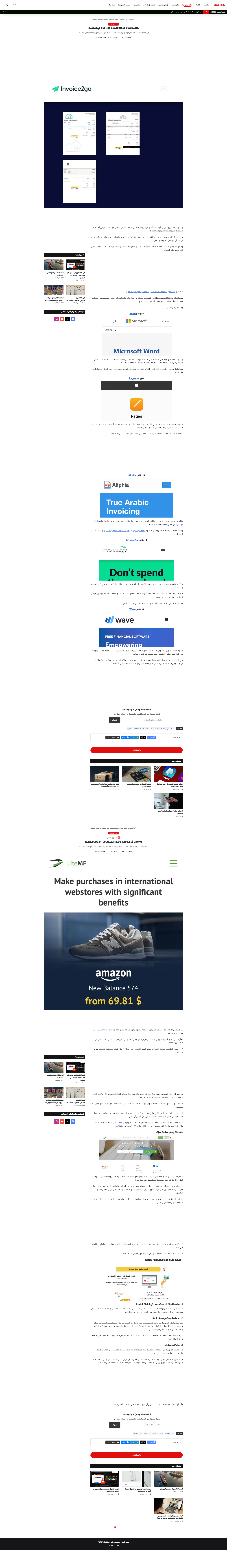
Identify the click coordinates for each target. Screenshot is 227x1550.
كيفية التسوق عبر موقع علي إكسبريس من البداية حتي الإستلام (76, 275)
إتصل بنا (112, 4)
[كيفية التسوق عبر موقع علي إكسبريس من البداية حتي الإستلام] (75, 264)
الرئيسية (206, 4)
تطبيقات (156, 728)
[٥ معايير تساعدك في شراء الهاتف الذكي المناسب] (168, 801)
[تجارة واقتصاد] (219, 4)
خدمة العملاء (137, 728)
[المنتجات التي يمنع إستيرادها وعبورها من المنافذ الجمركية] (53, 290)
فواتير (129, 728)
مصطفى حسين (124, 37)
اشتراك (115, 720)
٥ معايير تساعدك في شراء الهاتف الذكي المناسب (170, 812)
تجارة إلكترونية (187, 4)
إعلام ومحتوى (163, 4)
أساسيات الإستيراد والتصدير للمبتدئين (55, 274)
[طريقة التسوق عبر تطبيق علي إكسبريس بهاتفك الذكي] (136, 774)
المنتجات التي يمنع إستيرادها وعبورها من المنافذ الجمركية (54, 299)
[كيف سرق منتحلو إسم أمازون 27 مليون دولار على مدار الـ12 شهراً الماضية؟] (104, 774)
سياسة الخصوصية (124, 4)
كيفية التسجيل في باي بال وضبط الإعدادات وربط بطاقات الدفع (170, 785)
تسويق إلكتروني (149, 4)
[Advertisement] (113, 60)
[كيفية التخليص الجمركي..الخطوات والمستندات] (75, 290)
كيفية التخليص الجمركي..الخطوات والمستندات (75, 299)
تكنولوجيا (137, 4)
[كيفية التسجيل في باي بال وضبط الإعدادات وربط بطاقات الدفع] (168, 774)
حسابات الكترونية (147, 728)
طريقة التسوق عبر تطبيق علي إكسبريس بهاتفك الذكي (139, 785)
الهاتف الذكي (170, 728)
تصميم (163, 728)
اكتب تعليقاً (136, 750)
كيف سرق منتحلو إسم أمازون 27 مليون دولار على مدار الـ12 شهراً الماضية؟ (105, 785)
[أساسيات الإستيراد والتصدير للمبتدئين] (53, 264)
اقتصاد (198, 4)
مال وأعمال (175, 4)
